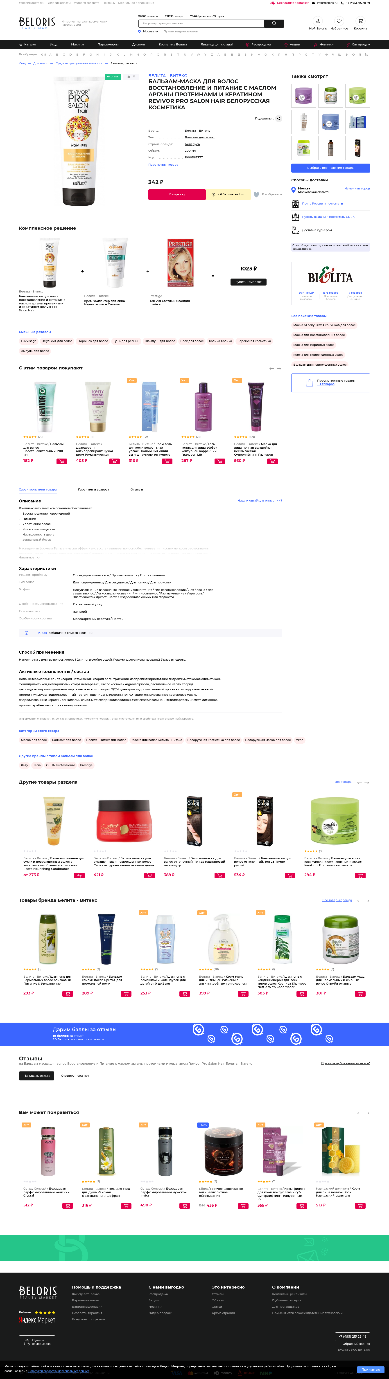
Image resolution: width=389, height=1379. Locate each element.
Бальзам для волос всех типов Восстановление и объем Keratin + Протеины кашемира (333, 862)
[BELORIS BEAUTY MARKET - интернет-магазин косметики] (37, 23)
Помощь (109, 3)
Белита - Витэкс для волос (106, 740)
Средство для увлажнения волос (79, 63)
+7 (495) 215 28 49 (352, 1336)
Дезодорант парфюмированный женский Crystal (46, 1192)
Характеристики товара (38, 489)
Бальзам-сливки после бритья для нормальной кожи (102, 980)
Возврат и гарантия (87, 1313)
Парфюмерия (108, 44)
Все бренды (28, 54)
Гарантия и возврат (93, 489)
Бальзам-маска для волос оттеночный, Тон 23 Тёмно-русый (262, 862)
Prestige (86, 765)
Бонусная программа (88, 1319)
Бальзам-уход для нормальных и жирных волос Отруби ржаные (340, 980)
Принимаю (371, 1369)
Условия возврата (86, 3)
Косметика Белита (173, 44)
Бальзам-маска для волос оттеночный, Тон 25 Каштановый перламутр (194, 862)
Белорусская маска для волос (268, 740)
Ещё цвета (222, 825)
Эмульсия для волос (57, 341)
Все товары (343, 782)
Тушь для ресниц (126, 341)
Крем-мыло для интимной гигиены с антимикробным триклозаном (223, 980)
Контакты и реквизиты (289, 1294)
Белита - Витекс (197, 130)
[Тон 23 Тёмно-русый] (357, 148)
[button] (177, 194)
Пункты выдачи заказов (181, 31)
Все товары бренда (337, 900)
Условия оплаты (59, 3)
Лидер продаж (160, 1313)
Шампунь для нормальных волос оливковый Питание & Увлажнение (47, 980)
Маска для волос (34, 740)
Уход (53, 44)
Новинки (327, 44)
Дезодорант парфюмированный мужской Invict (163, 1192)
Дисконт (138, 44)
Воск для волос (192, 341)
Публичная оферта (286, 1300)
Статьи (217, 1306)
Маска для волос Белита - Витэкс (156, 740)
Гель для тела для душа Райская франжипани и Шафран (106, 1192)
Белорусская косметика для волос (213, 740)
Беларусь (192, 144)
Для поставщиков (285, 1306)
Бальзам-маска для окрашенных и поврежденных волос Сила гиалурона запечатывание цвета (124, 862)
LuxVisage (28, 341)
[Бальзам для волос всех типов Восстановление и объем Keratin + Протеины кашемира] (357, 96)
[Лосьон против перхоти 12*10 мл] (357, 122)
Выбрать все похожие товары (330, 167)
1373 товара (330, 293)
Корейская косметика (254, 341)
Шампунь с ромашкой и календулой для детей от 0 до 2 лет (163, 980)
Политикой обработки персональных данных (58, 1371)
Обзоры (218, 1300)
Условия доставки (31, 3)
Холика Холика (220, 341)
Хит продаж (361, 44)
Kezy (24, 765)
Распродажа (261, 44)
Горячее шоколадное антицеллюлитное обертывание (221, 1192)
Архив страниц (223, 1313)
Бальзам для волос (124, 63)
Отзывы (218, 1294)
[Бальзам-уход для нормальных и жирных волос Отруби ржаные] (330, 96)
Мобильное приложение (136, 3)
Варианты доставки (87, 1306)
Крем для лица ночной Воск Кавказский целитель (338, 1192)
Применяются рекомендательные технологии (307, 1313)
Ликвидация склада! (217, 44)
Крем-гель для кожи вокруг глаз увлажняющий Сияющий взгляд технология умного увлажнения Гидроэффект (150, 451)
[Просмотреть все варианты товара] (79, 875)
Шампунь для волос (160, 341)
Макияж (77, 44)
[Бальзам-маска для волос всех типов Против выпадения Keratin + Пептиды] (330, 122)
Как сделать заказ (86, 1294)
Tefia (37, 765)
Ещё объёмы (63, 411)
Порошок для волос (93, 341)
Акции (295, 44)
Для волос (40, 63)
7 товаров (355, 293)
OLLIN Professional (60, 765)
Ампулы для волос (35, 351)
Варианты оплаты (85, 1300)
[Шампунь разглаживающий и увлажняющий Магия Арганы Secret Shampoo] (330, 148)
